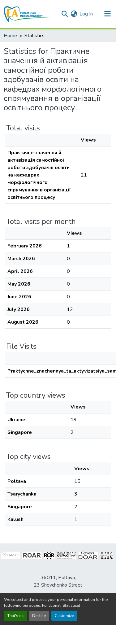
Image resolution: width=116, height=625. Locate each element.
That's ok (15, 615)
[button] (30, 14)
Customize (64, 615)
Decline (39, 615)
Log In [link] (86, 14)
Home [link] (10, 35)
